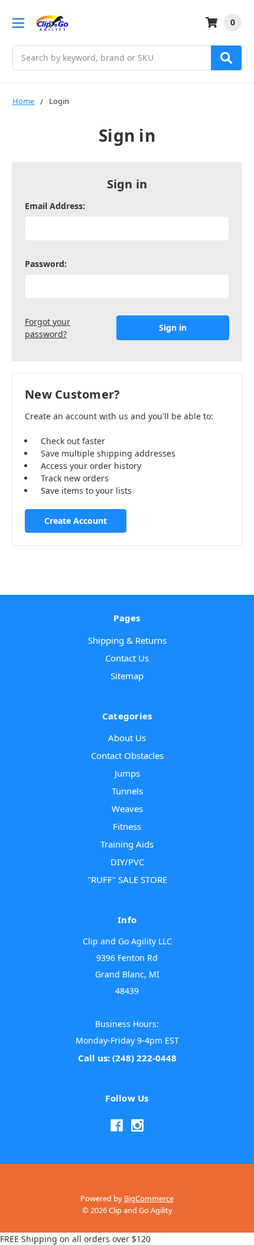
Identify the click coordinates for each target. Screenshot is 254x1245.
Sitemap (127, 676)
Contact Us (127, 658)
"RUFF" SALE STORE (127, 879)
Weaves (127, 808)
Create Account (75, 520)
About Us (127, 738)
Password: (46, 263)
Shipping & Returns (127, 640)
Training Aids (127, 844)
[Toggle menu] (18, 22)
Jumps (127, 773)
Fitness (127, 826)
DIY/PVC (127, 862)
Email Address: (55, 205)
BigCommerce (149, 1198)
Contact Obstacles (127, 755)
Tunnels (127, 791)
